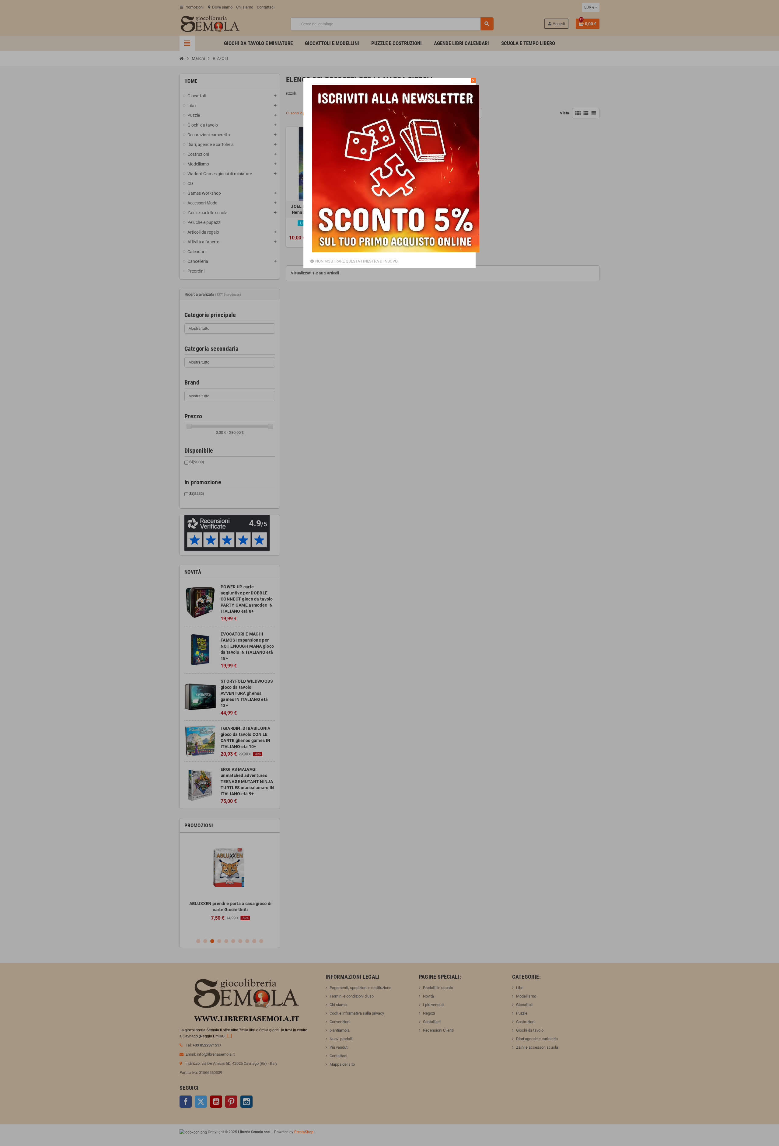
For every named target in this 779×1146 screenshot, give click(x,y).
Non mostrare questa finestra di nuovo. (356, 261)
